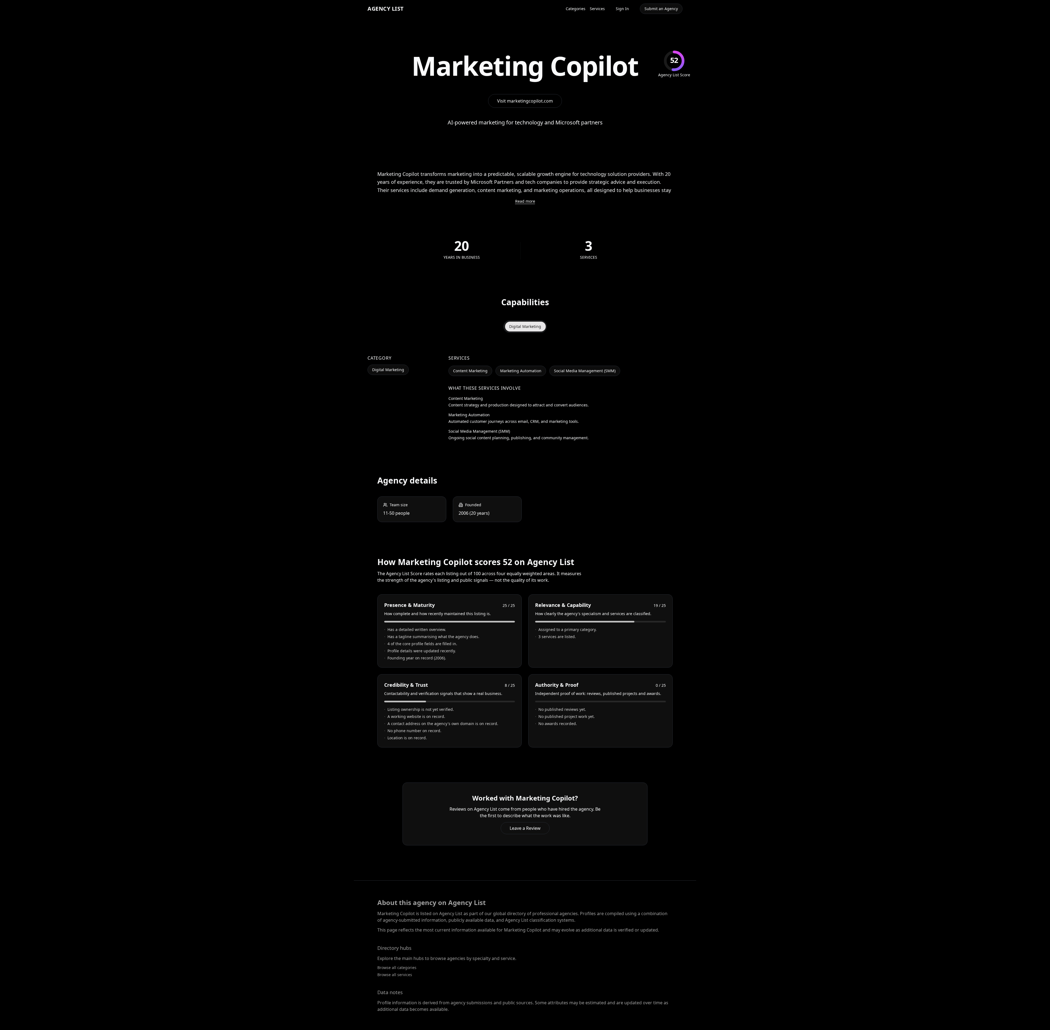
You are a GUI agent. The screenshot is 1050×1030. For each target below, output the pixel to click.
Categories (575, 8)
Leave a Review (525, 828)
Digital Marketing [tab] (525, 326)
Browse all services (394, 974)
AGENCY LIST (386, 8)
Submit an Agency (661, 8)
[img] (674, 64)
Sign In (622, 8)
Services (597, 8)
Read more (525, 201)
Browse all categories (396, 967)
